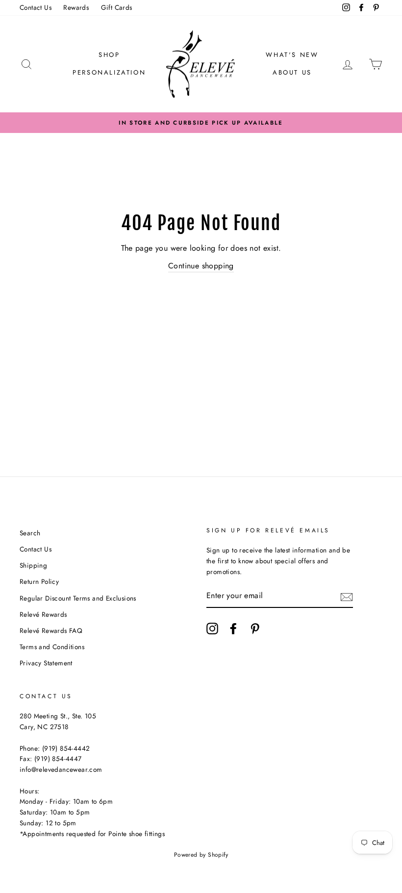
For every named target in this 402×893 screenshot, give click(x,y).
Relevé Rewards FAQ (51, 630)
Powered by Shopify (201, 854)
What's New (292, 54)
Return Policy (39, 581)
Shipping (33, 565)
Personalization (109, 72)
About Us (292, 72)
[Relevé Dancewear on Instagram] (212, 628)
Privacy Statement (46, 663)
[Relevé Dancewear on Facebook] (233, 628)
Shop (109, 54)
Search (30, 533)
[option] (201, 122)
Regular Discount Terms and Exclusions (78, 598)
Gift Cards (116, 7)
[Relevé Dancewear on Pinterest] (255, 628)
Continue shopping (201, 265)
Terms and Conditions (52, 647)
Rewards (76, 7)
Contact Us (35, 7)
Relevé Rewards (43, 614)
